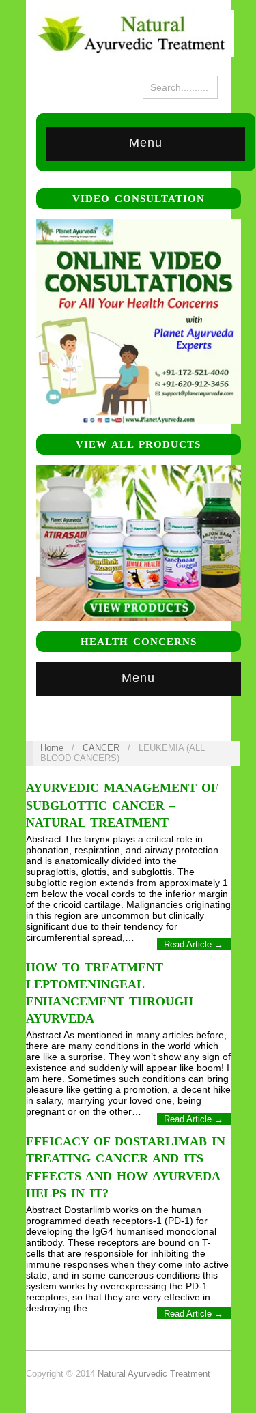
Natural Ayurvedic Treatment (154, 1374)
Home (51, 748)
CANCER (101, 748)
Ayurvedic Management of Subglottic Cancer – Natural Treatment (122, 805)
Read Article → (193, 944)
